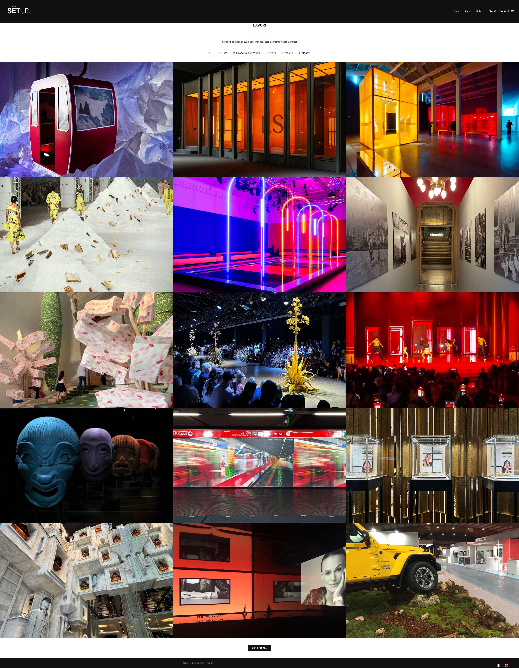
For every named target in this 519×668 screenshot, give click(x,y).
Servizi (457, 11)
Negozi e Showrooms (86, 580)
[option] (508, 665)
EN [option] (510, 665)
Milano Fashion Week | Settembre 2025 (86, 234)
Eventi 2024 (432, 234)
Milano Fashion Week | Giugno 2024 (432, 350)
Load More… (259, 648)
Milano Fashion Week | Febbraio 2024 (86, 465)
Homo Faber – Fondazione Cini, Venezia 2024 (86, 350)
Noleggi (480, 11)
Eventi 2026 (86, 119)
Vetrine (432, 465)
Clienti (492, 11)
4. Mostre (287, 52)
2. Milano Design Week (246, 52)
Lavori (468, 11)
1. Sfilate (222, 52)
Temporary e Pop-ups (260, 580)
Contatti (504, 11)
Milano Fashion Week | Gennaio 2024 (259, 465)
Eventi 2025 (432, 119)
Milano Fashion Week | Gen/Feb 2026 (260, 119)
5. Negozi (304, 52)
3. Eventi (271, 52)
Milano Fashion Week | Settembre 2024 (259, 350)
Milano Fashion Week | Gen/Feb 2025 (259, 234)
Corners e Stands (432, 580)
